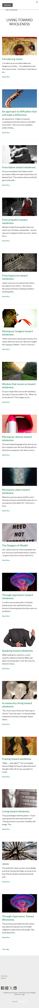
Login (23, 994)
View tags (5, 949)
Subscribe (4, 976)
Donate (3, 978)
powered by (18, 1003)
